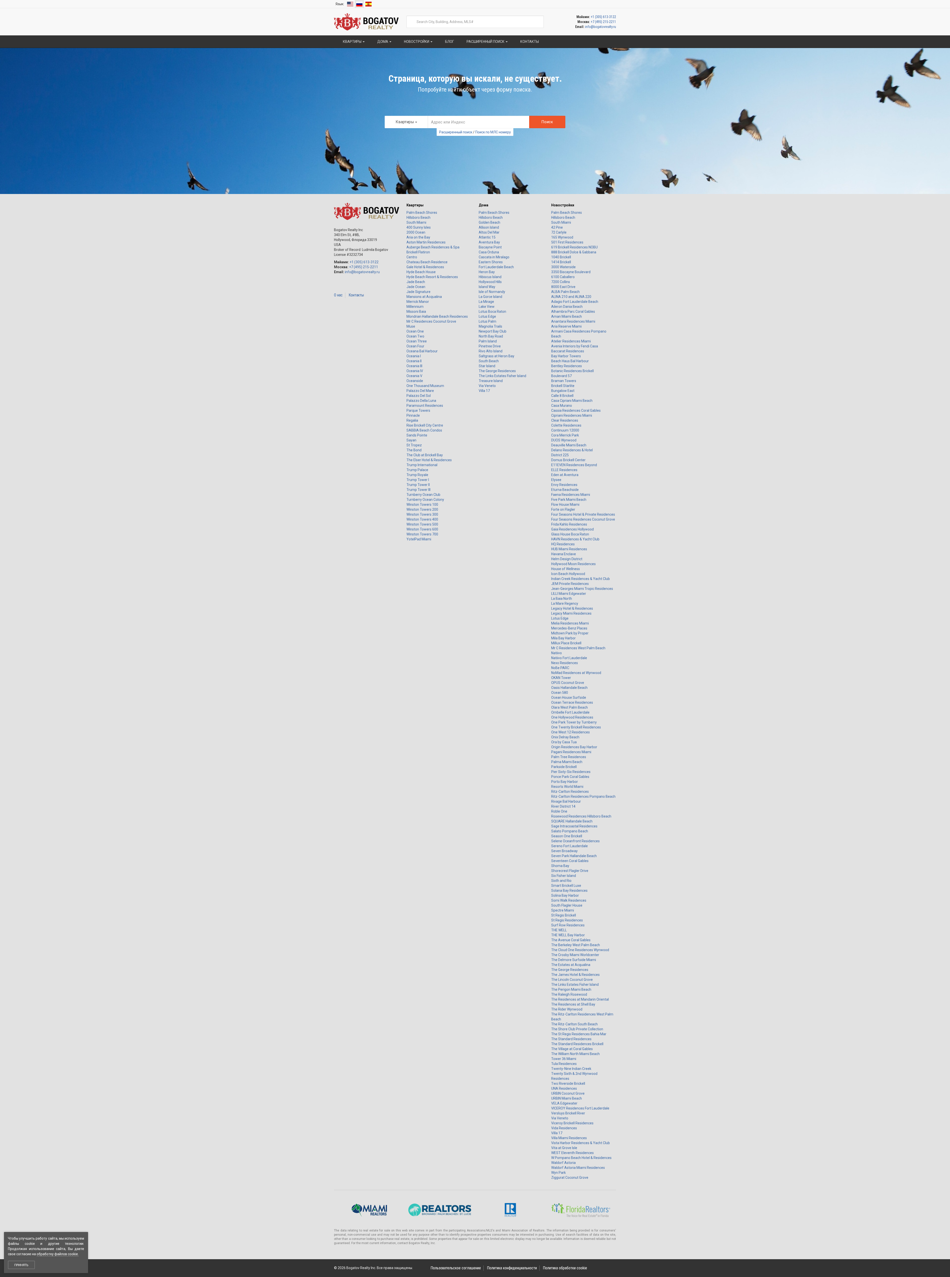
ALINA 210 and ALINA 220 (571, 297)
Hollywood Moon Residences (573, 564)
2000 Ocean (415, 232)
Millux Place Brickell (566, 643)
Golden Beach (489, 222)
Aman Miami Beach (566, 316)
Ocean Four (415, 346)
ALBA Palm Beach (565, 292)
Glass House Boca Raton (570, 534)
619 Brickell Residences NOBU (574, 247)
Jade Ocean (415, 287)
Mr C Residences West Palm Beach (578, 648)
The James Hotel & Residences (575, 975)
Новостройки (562, 205)
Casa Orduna (489, 252)
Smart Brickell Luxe (566, 886)
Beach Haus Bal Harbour (570, 361)
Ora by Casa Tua (564, 742)
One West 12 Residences (570, 732)
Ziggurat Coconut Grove (569, 1178)
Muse (410, 326)
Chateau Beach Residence (427, 262)
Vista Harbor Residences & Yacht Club (580, 1143)
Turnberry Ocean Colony (425, 500)
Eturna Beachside (565, 490)
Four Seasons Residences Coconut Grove (583, 519)
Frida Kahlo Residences (569, 524)
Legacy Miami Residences (571, 613)
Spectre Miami (562, 910)
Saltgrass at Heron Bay (496, 356)
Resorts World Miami (567, 787)
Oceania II (414, 361)
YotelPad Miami (418, 539)
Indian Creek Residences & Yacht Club (580, 579)
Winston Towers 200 (422, 509)
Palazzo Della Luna (421, 401)
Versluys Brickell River (568, 1113)
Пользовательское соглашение (455, 1268)
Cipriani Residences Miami (571, 415)
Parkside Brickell (564, 767)
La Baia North (561, 599)
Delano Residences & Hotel (572, 450)
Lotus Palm (487, 321)
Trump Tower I (417, 480)
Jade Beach (415, 282)
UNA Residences (564, 1088)
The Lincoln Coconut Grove (572, 980)
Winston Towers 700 (422, 534)
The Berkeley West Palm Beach (575, 945)
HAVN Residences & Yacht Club (575, 539)
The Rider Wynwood (566, 1009)
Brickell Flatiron (418, 252)
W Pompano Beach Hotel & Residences (581, 1158)
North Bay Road (491, 336)
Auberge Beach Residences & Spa (432, 247)
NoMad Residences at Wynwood (576, 673)
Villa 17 (484, 391)
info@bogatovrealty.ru (600, 27)
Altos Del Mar (489, 232)
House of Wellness (565, 569)
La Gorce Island (490, 297)
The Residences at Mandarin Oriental (580, 999)
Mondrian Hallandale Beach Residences (437, 316)
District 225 (560, 455)
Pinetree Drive (490, 346)
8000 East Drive (563, 287)
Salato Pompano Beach (569, 831)
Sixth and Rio (561, 881)
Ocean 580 (559, 693)
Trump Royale (417, 475)
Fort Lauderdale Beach (496, 267)
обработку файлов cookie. (58, 1254)
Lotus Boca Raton (492, 311)
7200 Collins (560, 282)
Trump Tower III (418, 490)
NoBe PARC (560, 668)
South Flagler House (566, 905)
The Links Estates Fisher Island (502, 376)
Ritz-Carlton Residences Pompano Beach (583, 796)
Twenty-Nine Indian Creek (571, 1069)
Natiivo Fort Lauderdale (569, 658)
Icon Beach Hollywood (568, 574)
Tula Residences (564, 1064)
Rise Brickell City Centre (424, 425)
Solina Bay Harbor (565, 895)
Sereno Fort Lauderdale (569, 846)
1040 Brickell (561, 257)
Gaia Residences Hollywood (572, 529)
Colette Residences (566, 425)
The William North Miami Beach (575, 1054)
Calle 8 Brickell (562, 396)
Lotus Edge (487, 316)
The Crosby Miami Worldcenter (575, 955)
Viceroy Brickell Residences (572, 1123)
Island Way (487, 287)
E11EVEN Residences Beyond (574, 465)
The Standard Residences (571, 1039)
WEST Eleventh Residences (572, 1153)
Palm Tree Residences (568, 757)
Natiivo (556, 653)
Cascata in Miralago (494, 257)
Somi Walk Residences (568, 900)
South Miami (416, 222)
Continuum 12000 (565, 430)
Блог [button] (449, 42)
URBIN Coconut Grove (568, 1093)
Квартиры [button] (352, 42)
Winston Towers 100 (422, 504)
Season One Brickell (566, 836)
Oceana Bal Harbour (422, 351)
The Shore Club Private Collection (577, 1029)
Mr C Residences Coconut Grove (431, 321)
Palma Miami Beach (566, 762)
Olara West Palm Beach (569, 707)
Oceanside (414, 381)
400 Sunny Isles (418, 227)
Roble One (559, 811)
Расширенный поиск (455, 132)
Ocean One (415, 331)
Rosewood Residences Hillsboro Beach (581, 816)
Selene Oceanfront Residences (575, 841)
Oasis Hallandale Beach (569, 688)
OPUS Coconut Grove (567, 683)
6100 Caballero (563, 277)
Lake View (487, 307)
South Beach (489, 361)
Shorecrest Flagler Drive (569, 871)
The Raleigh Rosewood (569, 994)
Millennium (415, 307)
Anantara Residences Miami (573, 321)
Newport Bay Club (492, 331)
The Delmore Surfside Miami (573, 960)
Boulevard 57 (561, 376)
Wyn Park (558, 1173)
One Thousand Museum (425, 386)
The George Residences (497, 371)
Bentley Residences (566, 366)
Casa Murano (561, 406)
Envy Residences (564, 485)
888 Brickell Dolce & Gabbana (573, 252)
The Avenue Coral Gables (571, 940)
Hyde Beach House (421, 272)
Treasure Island (491, 381)
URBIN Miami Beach (566, 1098)
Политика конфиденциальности (512, 1268)
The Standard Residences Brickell (577, 1044)
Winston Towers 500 (422, 524)
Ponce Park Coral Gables (570, 777)
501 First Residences (567, 242)
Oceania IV (414, 371)
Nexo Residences (564, 663)
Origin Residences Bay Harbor (574, 747)
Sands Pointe (416, 435)
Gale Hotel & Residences (425, 267)
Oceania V (414, 376)
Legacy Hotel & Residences (572, 608)
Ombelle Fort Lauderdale (570, 712)
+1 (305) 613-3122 (603, 17)
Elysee (556, 480)
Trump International (421, 465)
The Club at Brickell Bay (424, 455)
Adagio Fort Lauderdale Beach (574, 302)
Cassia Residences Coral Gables (576, 410)
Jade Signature (418, 292)
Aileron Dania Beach (567, 307)
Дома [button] (383, 42)
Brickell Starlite (562, 386)
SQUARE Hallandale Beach (572, 821)
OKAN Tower (561, 678)
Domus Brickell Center (568, 460)
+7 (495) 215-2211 (603, 22)
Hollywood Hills (490, 282)
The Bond (414, 450)
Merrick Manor (417, 302)
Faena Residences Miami (570, 495)
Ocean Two (415, 336)
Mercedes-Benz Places (569, 628)
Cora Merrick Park (565, 435)
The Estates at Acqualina (570, 965)
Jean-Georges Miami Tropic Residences (582, 589)
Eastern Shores (491, 262)
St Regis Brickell (563, 915)
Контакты (356, 295)
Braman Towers (563, 381)
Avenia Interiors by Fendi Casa (574, 346)
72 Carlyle (559, 232)
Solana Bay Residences (569, 890)
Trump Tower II (418, 485)
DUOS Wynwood (563, 440)
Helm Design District (566, 559)
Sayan (411, 440)
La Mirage (486, 302)
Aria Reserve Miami (566, 326)
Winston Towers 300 (422, 514)
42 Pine (557, 227)
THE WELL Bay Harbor (568, 935)
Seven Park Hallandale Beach (574, 856)
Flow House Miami (565, 504)
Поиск (547, 122)
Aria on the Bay (418, 237)
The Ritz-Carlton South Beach (574, 1024)
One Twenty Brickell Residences (576, 727)
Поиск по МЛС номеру (493, 132)
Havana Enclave (563, 554)
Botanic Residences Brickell (572, 371)
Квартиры (415, 205)
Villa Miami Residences (569, 1138)
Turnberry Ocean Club (423, 495)
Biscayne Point (490, 247)
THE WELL (559, 930)
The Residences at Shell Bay (573, 1004)
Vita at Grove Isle (564, 1148)
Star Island (487, 366)
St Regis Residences (567, 920)
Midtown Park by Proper (570, 633)
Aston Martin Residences (426, 242)
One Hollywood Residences (572, 717)
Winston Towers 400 (422, 519)
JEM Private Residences (570, 584)
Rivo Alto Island (490, 351)
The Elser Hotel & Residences (429, 460)
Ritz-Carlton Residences (570, 792)
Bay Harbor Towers (566, 356)
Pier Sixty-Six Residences (571, 772)
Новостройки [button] (416, 42)
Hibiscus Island (490, 277)
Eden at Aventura (564, 475)
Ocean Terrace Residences (572, 702)
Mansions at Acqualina (424, 297)
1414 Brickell (561, 262)
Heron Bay (487, 272)
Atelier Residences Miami (571, 341)
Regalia (412, 420)
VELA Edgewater (564, 1103)
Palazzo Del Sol (418, 396)
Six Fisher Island (563, 876)
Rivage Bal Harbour (566, 801)
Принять (21, 1265)
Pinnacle (413, 415)
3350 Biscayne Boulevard (571, 272)
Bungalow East (562, 391)
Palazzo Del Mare (420, 391)
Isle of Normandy (492, 292)
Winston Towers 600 (422, 529)
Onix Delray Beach (565, 737)
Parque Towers (418, 410)
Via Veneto (487, 386)
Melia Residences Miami (570, 623)
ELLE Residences (564, 470)
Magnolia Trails (490, 326)
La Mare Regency (564, 603)
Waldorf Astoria (563, 1163)
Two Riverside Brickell (568, 1083)
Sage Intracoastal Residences (574, 826)
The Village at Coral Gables (572, 1049)
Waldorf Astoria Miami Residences (578, 1168)
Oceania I (413, 356)
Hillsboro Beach (418, 217)
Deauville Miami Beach (568, 445)
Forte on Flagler (563, 509)
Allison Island (489, 227)
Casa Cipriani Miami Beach (572, 401)
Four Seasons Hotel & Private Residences (583, 514)
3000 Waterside (563, 267)
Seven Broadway (564, 851)
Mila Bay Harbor (563, 638)
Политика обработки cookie (565, 1268)
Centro (411, 257)
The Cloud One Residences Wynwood (580, 950)
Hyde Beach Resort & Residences (432, 277)
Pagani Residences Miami (571, 752)
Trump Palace (417, 470)
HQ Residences (563, 544)
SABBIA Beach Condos (424, 430)
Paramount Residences (424, 406)
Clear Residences (564, 420)
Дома (483, 205)
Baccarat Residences (567, 351)
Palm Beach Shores (421, 213)
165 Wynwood (562, 237)
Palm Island (488, 341)
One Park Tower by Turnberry (574, 722)
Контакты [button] (529, 42)
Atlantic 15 (487, 237)
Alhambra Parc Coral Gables (573, 311)
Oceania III (414, 366)
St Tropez (414, 445)
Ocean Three (416, 341)
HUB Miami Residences (569, 549)
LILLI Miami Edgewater (568, 594)
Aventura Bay (489, 242)
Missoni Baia (416, 311)
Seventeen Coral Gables (570, 861)
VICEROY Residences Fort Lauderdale (580, 1108)
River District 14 (563, 806)
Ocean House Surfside (568, 697)
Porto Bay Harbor (564, 782)
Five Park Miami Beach (568, 500)
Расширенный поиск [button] (485, 42)
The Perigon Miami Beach (571, 989)
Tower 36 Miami (563, 1059)
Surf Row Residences (568, 925)
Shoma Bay (560, 866)
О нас (338, 295)
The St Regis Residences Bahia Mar (578, 1034)
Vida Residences (564, 1128)
